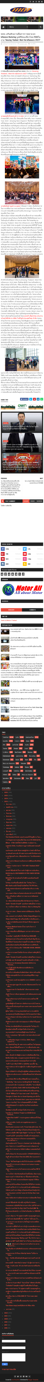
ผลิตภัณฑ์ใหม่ (30, 737)
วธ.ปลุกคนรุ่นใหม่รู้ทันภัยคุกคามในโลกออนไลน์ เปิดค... (24, 1014)
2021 (6, 1316)
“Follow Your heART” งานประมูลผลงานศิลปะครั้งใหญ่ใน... (23, 1118)
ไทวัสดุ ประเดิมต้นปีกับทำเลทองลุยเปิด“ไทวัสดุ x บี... (23, 1026)
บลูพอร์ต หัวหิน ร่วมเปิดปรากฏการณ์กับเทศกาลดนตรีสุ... (23, 847)
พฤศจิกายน (10, 807)
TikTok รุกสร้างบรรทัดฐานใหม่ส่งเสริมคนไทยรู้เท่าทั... (23, 1130)
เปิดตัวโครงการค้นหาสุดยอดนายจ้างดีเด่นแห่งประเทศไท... (23, 995)
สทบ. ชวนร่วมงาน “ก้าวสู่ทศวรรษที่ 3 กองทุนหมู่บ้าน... (23, 1288)
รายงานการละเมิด (9, 1369)
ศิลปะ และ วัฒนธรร (27, 774)
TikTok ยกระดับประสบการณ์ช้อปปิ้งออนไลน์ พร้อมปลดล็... (23, 1075)
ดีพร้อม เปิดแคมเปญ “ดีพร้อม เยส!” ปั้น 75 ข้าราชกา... (23, 1238)
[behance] (42, 1)
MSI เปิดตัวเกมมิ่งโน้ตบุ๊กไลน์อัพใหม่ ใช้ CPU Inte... (22, 885)
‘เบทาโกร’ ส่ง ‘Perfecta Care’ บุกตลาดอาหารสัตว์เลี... (23, 1099)
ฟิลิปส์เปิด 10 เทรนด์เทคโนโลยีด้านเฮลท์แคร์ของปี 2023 (22, 879)
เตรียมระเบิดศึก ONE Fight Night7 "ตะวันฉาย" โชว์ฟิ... (23, 1132)
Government (6, 760)
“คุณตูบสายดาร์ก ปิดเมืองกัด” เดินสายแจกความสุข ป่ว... (22, 990)
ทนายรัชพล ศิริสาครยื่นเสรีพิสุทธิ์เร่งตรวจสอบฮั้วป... (23, 1079)
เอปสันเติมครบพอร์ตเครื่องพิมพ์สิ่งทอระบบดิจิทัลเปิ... (22, 945)
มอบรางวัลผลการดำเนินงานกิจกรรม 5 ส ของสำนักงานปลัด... (24, 1018)
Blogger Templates (33, 1380)
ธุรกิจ (17, 737)
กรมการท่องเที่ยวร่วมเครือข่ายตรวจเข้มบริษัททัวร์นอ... (23, 1229)
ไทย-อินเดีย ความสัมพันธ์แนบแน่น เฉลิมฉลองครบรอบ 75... (23, 1249)
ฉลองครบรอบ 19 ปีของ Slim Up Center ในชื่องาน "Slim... (22, 1254)
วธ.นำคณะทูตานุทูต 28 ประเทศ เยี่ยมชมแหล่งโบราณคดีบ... (23, 985)
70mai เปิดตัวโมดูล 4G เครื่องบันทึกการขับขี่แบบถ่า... (23, 919)
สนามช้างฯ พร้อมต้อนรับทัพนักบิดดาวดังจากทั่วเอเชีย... (23, 972)
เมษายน (9, 828)
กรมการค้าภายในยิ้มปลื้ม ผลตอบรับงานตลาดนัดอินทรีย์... (21, 1302)
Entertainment (6, 756)
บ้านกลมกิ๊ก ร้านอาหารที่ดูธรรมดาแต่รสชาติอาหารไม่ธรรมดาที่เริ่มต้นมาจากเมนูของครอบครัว (26, 656)
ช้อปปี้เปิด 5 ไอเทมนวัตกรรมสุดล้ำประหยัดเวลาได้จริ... (23, 942)
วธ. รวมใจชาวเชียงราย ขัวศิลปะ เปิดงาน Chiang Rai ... (23, 907)
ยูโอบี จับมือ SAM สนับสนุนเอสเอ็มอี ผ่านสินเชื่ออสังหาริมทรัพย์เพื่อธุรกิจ (24, 639)
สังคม (27, 741)
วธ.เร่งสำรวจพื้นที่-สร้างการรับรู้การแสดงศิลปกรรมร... (23, 1226)
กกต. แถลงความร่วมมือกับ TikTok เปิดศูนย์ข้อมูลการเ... (23, 916)
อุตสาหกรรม (19, 756)
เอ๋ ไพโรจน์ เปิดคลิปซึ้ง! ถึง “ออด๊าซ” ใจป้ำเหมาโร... (22, 1219)
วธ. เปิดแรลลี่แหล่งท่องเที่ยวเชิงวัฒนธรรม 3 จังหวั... (23, 901)
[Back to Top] (29, 1376)
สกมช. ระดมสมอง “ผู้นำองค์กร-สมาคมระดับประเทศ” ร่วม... (23, 1036)
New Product (18, 752)
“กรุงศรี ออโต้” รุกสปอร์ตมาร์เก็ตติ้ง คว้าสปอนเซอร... (23, 1135)
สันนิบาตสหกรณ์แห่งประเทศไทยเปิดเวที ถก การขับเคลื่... (22, 889)
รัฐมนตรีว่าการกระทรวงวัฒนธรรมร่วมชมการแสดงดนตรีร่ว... (22, 1165)
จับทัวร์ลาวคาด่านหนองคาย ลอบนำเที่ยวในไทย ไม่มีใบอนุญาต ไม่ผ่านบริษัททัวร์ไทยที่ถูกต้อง (20, 427)
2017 (6, 1325)
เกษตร (26, 748)
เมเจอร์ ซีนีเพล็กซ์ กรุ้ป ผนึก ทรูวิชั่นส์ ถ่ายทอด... (21, 1202)
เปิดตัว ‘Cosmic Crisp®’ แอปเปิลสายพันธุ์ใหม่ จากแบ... (24, 903)
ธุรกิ (35, 778)
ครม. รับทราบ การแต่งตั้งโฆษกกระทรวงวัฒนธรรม (22, 1146)
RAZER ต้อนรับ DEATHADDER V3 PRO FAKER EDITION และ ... (22, 874)
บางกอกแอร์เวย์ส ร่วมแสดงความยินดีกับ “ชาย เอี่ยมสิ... (24, 1085)
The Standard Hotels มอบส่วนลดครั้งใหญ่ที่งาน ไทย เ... (24, 837)
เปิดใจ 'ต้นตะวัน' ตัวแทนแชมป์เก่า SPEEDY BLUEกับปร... (24, 1154)
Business (30, 752)
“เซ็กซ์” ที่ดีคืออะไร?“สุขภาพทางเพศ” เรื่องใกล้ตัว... (22, 1093)
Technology (6, 767)
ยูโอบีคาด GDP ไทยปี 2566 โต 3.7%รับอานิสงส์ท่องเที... (24, 1241)
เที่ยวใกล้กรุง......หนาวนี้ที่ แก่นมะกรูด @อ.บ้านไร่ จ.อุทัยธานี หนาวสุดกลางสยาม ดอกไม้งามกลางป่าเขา (26, 691)
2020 (6, 1319)
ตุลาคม (8, 810)
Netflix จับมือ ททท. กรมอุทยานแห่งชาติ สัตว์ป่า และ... (23, 1058)
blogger (26, 501)
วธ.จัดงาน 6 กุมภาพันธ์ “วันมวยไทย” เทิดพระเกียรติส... (24, 1282)
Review (27, 767)
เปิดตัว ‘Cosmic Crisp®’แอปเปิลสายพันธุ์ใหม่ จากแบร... (24, 957)
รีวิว (35, 760)
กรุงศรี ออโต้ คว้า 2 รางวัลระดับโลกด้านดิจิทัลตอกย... (23, 1187)
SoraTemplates (16, 1380)
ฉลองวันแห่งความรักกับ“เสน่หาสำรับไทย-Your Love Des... (22, 1194)
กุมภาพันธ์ (9, 834)
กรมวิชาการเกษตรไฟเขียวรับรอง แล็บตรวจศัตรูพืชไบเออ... (23, 953)
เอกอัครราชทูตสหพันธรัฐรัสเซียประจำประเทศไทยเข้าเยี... (23, 1292)
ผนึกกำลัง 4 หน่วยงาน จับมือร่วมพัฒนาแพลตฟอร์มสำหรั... (23, 1150)
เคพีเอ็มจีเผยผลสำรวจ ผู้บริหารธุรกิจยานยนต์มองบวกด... (22, 1106)
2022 (6, 1313)
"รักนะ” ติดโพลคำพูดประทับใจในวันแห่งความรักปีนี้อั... (24, 1161)
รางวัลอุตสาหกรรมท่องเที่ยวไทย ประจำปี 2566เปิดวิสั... (24, 840)
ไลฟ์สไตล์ (5, 737)
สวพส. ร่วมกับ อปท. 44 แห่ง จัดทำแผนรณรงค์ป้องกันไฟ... (23, 1266)
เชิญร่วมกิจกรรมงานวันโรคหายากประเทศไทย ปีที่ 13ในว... (22, 1000)
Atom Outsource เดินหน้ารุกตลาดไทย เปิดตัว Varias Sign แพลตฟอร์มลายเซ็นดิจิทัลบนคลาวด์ (26, 708)
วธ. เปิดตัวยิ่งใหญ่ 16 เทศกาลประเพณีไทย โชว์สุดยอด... (24, 1044)
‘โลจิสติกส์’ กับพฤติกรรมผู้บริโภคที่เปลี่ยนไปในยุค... (22, 1285)
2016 (6, 1328)
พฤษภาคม (9, 825)
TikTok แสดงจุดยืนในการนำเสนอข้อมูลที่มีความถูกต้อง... (22, 976)
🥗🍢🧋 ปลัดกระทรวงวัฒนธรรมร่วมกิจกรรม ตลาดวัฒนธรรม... (22, 1245)
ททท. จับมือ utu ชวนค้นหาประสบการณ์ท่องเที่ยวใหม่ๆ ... (23, 1198)
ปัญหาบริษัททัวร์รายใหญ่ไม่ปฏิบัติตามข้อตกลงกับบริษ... (23, 1071)
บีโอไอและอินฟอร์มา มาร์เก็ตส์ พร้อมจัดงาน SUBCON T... (23, 1212)
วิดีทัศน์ (5, 774)
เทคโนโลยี (15, 745)
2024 (6, 798)
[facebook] (30, 1)
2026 (6, 792)
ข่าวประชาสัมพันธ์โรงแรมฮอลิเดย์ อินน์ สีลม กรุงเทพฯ (23, 1270)
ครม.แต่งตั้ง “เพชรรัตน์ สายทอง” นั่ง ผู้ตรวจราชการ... (23, 1262)
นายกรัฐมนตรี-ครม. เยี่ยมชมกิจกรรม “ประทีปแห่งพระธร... (23, 857)
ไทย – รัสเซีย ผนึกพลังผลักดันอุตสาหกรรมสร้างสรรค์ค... (23, 1259)
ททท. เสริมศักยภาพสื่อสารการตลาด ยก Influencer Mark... (22, 897)
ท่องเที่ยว (33, 44)
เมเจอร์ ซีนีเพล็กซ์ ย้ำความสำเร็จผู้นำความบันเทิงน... (23, 870)
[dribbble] (36, 1)
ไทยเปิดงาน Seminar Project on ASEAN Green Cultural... (21, 1114)
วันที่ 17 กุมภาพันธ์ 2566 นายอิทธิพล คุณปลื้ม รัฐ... (22, 1064)
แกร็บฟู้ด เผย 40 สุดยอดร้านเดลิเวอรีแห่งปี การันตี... (23, 960)
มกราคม (9, 1309)
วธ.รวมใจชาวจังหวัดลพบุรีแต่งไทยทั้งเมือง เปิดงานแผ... (24, 1174)
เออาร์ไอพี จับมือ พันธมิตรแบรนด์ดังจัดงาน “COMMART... (19, 968)
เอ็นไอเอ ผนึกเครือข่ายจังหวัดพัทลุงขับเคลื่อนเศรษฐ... (23, 1090)
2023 (6, 801)
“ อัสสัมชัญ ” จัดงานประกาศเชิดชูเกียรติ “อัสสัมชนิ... (23, 1082)
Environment (17, 778)
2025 (6, 795)
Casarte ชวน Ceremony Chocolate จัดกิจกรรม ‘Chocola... (21, 964)
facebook (39, 501)
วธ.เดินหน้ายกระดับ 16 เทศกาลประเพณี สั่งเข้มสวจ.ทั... (24, 853)
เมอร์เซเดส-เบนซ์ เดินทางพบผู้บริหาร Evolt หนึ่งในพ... (23, 850)
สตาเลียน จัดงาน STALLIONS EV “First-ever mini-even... (22, 1297)
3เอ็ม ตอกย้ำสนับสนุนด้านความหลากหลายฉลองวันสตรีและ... (24, 1007)
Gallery (14, 774)
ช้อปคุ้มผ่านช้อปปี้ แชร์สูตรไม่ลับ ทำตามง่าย (20, 1029)
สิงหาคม (9, 816)
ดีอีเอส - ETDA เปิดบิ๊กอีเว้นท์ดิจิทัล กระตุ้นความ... (21, 843)
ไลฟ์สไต (5, 782)
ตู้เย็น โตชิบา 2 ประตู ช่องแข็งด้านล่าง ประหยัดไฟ (22, 1011)
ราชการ (17, 741)
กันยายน (9, 813)
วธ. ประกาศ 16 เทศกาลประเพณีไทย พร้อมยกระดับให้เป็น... (23, 1274)
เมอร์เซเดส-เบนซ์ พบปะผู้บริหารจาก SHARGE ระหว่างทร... (23, 981)
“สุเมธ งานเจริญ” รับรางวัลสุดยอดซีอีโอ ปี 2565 (21, 1102)
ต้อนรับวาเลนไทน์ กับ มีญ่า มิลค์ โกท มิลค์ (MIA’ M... (22, 1208)
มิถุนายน (9, 822)
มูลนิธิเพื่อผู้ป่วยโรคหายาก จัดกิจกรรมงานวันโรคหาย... (23, 1003)
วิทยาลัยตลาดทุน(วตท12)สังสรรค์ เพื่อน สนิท (20, 1305)
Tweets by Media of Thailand (9, 620)
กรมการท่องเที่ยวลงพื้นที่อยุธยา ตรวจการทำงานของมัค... (22, 932)
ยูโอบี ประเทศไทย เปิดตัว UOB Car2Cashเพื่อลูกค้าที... (23, 1087)
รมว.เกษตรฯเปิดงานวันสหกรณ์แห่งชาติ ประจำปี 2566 (23, 893)
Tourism (5, 748)
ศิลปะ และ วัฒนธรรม (9, 763)
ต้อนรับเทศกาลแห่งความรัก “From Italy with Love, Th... (24, 1127)
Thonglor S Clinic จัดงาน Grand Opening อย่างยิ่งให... (23, 1096)
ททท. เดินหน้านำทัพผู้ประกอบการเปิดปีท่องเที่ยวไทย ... (23, 1055)
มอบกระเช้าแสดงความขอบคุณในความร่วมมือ (21, 1061)
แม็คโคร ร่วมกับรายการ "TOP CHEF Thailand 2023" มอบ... (23, 866)
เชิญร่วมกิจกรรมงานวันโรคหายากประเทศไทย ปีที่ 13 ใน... (23, 1170)
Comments (32, 610)
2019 (6, 1322)
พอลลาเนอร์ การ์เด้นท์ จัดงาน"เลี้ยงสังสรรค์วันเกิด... (23, 1176)
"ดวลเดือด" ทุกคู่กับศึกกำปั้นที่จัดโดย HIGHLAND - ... (22, 936)
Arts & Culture (28, 771)
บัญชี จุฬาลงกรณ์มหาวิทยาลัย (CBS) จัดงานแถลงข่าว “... (23, 1157)
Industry (17, 767)
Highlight (11, 610)
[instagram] (39, 1)
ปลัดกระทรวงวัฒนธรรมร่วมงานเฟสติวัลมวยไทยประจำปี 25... (24, 1279)
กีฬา (4, 745)
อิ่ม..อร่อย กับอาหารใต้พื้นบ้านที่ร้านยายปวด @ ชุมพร (26, 681)
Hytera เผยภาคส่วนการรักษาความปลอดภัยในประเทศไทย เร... (20, 1139)
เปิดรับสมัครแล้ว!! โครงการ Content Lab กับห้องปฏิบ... (23, 1143)
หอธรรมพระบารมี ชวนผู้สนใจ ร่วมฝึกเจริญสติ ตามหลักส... (24, 1067)
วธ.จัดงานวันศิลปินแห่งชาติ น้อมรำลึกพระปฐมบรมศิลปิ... (22, 923)
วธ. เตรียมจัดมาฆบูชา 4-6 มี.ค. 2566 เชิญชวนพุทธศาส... (20, 1041)
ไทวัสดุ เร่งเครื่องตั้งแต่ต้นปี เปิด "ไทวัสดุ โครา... (21, 882)
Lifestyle (16, 748)
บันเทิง (27, 745)
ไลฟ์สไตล (16, 771)
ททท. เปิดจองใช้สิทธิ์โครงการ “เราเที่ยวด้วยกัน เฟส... (23, 1047)
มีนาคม (8, 831)
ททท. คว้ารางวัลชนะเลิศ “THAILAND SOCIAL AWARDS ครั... (23, 948)
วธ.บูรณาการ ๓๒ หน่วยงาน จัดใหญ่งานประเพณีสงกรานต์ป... (22, 1222)
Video (27, 778)
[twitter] (33, 1)
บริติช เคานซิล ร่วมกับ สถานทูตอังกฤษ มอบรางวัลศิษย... (21, 1123)
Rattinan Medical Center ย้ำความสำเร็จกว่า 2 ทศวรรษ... (21, 927)
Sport (26, 760)
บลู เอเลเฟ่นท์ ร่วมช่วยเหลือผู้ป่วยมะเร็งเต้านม (21, 1032)
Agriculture (6, 778)
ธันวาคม (9, 804)
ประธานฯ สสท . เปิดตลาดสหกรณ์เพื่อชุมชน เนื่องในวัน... (23, 912)
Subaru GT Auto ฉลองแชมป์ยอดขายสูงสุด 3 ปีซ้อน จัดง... (22, 1180)
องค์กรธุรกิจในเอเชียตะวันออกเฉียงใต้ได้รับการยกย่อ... (23, 1184)
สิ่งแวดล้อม (32, 756)
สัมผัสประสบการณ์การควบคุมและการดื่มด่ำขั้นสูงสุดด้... (23, 1022)
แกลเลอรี (5, 771)
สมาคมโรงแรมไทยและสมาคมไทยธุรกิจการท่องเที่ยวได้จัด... (24, 1051)
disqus (33, 501)
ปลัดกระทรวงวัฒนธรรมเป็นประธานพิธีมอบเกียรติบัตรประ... (23, 862)
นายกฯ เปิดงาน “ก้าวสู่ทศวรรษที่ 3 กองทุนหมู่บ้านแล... (23, 1216)
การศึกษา (5, 752)
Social (17, 760)
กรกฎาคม (9, 819)
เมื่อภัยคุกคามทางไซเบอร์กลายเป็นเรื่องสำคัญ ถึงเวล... (23, 939)
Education (23, 763)
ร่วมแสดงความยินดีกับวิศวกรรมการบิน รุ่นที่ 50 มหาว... (24, 1205)
